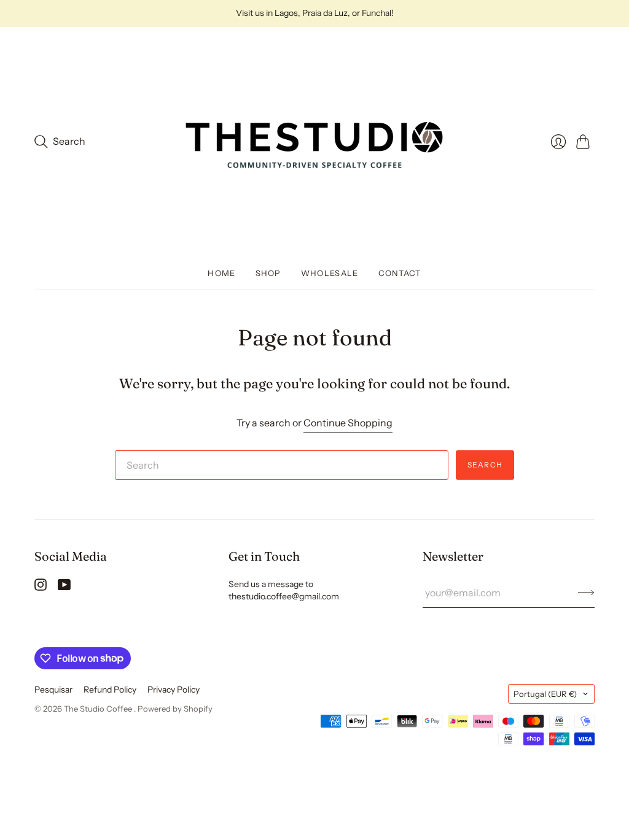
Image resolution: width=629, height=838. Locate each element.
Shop (268, 273)
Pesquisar (53, 689)
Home (221, 273)
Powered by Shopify (175, 708)
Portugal (545, 694)
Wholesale (330, 273)
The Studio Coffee (99, 708)
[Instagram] (40, 587)
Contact (399, 273)
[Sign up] (586, 593)
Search (484, 464)
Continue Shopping (348, 423)
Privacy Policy (173, 689)
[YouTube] (64, 587)
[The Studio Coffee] (314, 141)
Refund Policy (110, 689)
